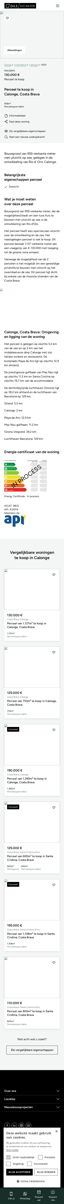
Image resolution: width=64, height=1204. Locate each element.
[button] (54, 589)
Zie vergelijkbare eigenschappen (27, 131)
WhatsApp (25, 1198)
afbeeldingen (14, 50)
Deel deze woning (19, 121)
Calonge (34, 65)
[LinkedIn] (14, 1125)
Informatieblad (17, 115)
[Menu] (57, 6)
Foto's (32, 311)
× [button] (56, 1131)
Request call (39, 1198)
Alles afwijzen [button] (46, 1172)
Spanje (7, 65)
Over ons (10, 1091)
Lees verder (12, 1149)
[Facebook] (7, 1125)
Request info (53, 1198)
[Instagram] (21, 1125)
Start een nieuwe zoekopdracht (27, 136)
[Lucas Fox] (20, 6)
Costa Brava (20, 65)
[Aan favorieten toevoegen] (7, 18)
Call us (11, 1198)
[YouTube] (28, 1125)
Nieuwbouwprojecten (18, 1107)
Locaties (9, 1099)
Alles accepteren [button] (19, 1172)
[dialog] (32, 1157)
